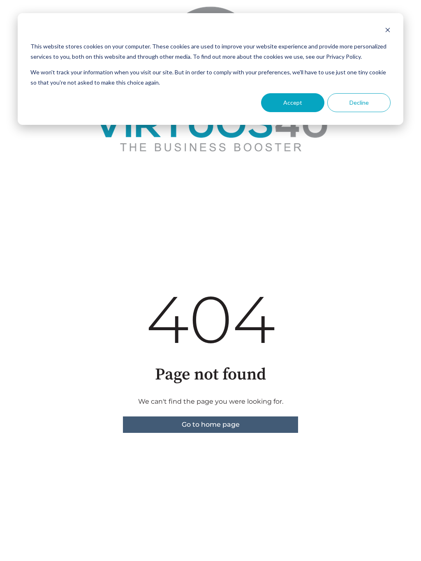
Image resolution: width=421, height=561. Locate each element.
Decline (359, 102)
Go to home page (211, 424)
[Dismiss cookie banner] (388, 31)
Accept (292, 102)
